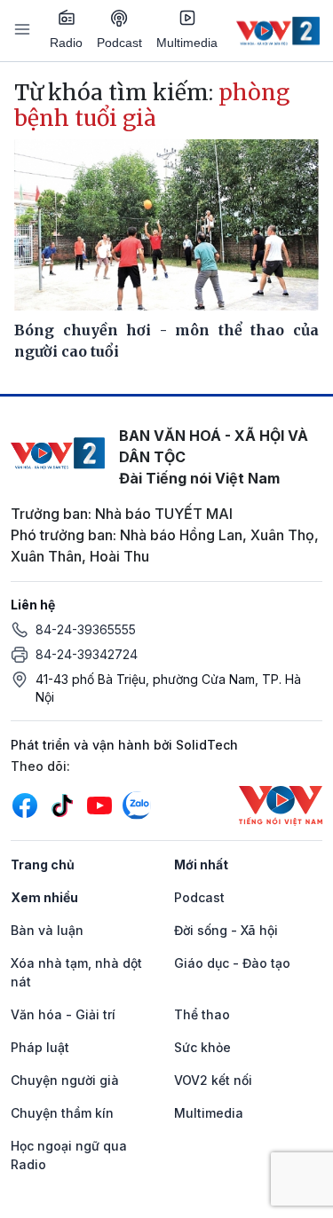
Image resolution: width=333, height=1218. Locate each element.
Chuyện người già (65, 1080)
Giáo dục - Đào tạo (232, 962)
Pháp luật (40, 1047)
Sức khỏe (202, 1047)
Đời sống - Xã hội (226, 930)
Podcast (119, 42)
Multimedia (187, 42)
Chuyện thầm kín (62, 1112)
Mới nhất (201, 864)
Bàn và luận (47, 930)
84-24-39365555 (86, 629)
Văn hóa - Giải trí (63, 1014)
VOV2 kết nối (213, 1080)
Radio (66, 42)
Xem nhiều (44, 897)
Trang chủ (43, 864)
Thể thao (202, 1014)
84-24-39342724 (87, 654)
